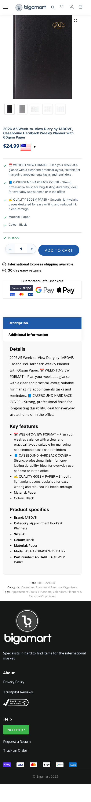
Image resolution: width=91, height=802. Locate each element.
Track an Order (15, 750)
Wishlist (62, 6)
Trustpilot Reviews (18, 692)
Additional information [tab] (28, 334)
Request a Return (17, 741)
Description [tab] (18, 323)
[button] (75, 20)
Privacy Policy (13, 681)
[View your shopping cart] (78, 4)
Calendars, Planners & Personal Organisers (49, 587)
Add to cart (59, 250)
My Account (72, 6)
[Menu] (9, 7)
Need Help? (16, 729)
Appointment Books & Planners (32, 592)
